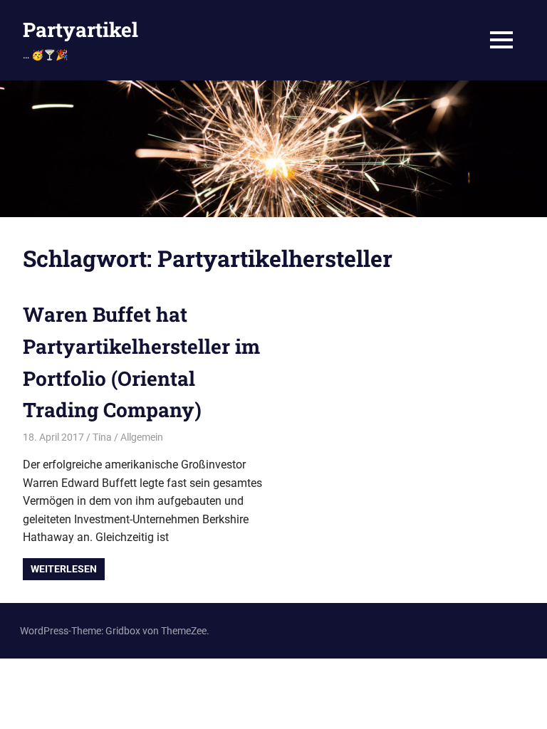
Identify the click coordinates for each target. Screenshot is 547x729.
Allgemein (141, 437)
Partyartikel (80, 29)
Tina (102, 437)
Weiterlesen (64, 569)
